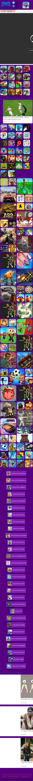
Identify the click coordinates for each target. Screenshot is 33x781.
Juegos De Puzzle (19, 515)
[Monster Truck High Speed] (26, 79)
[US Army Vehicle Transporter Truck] (3, 87)
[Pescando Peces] (25, 8)
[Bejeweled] (3, 153)
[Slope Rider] (11, 138)
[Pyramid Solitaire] (19, 169)
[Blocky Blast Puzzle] (26, 169)
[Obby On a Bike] (11, 153)
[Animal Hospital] (26, 87)
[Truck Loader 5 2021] (19, 79)
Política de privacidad (13, 776)
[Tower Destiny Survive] (26, 146)
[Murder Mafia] (26, 161)
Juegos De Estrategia (18, 480)
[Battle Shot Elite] (3, 176)
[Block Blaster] (19, 87)
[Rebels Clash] (11, 161)
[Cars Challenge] (3, 130)
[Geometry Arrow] (26, 130)
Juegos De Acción (19, 508)
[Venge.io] (19, 138)
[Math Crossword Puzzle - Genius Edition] (26, 138)
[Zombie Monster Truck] (3, 79)
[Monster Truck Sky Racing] (19, 72)
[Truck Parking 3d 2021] (26, 72)
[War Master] (19, 130)
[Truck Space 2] (11, 79)
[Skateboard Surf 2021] (11, 87)
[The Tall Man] (3, 146)
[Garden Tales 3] (19, 161)
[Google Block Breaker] (11, 130)
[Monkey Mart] (26, 153)
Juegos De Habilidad (19, 473)
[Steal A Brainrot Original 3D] (11, 146)
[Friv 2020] (13, 3)
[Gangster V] (19, 95)
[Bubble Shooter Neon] (19, 146)
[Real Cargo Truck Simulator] (11, 72)
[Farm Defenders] (11, 95)
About (4, 776)
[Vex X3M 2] (3, 138)
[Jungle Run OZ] (3, 169)
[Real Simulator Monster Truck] (3, 72)
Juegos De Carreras (19, 487)
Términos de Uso (25, 776)
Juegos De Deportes (18, 501)
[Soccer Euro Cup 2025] (19, 153)
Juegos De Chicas (19, 494)
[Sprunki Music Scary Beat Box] (11, 176)
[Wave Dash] (11, 169)
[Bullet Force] (3, 161)
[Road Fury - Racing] (3, 95)
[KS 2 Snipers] (26, 95)
